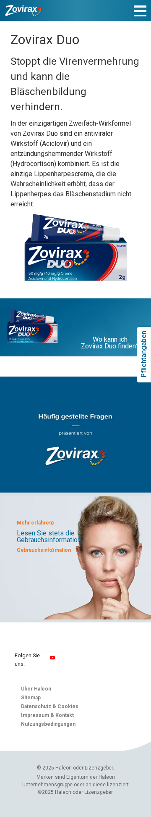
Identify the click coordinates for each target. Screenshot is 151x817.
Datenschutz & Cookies (49, 706)
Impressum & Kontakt (47, 715)
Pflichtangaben (144, 370)
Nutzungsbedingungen (48, 724)
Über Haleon (36, 689)
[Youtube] (52, 662)
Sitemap (31, 698)
